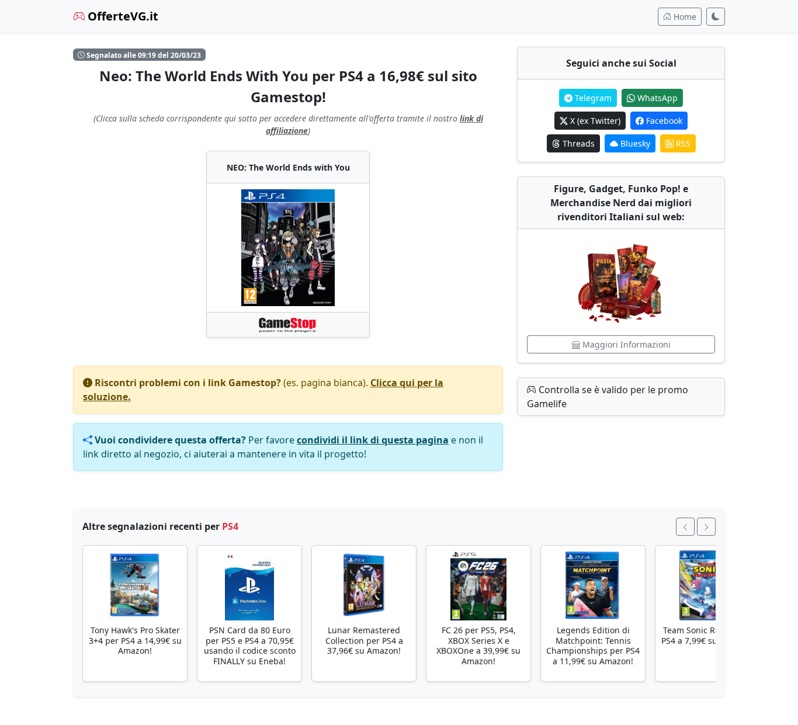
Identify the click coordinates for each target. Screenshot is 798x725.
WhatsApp (656, 97)
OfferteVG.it (121, 16)
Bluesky (634, 143)
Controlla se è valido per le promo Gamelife (607, 396)
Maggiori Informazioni (625, 344)
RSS (682, 143)
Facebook (663, 120)
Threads (577, 143)
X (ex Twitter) (594, 120)
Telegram (592, 97)
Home (683, 16)
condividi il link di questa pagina (373, 439)
